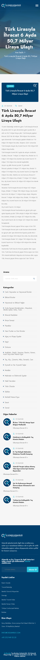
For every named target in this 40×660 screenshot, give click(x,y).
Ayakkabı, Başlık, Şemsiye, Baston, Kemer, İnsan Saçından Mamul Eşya (19, 353)
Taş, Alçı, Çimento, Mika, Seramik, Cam (19, 359)
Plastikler (8, 326)
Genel (20, 106)
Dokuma (8, 347)
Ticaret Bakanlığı (7, 587)
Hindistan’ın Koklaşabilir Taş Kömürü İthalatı (23, 438)
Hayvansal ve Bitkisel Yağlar (15, 303)
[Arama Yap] (34, 278)
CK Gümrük (8, 106)
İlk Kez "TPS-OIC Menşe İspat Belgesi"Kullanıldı (23, 423)
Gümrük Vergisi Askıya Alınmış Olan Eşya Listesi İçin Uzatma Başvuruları (24, 468)
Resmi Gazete (6, 583)
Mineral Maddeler (11, 315)
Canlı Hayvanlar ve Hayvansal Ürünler (18, 292)
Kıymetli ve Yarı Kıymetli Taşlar (15, 365)
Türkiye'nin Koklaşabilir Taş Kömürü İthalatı (23, 501)
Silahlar (7, 392)
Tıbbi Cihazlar (10, 386)
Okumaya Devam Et (20, 428)
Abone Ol (33, 569)
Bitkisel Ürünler (10, 297)
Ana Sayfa (19, 52)
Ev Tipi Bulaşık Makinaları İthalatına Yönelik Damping (22, 453)
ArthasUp (7, 653)
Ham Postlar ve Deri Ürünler (15, 331)
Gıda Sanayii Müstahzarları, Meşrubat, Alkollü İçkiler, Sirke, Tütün (17, 309)
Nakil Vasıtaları (10, 381)
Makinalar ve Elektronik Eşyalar (16, 375)
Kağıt (7, 342)
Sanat (7, 402)
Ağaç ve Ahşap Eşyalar (13, 336)
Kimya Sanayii (9, 320)
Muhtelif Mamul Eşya (12, 397)
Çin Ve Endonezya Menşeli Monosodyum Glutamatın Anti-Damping (24, 485)
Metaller (8, 370)
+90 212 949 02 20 (9, 637)
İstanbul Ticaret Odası (8, 600)
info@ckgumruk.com (11, 633)
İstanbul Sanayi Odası (8, 604)
